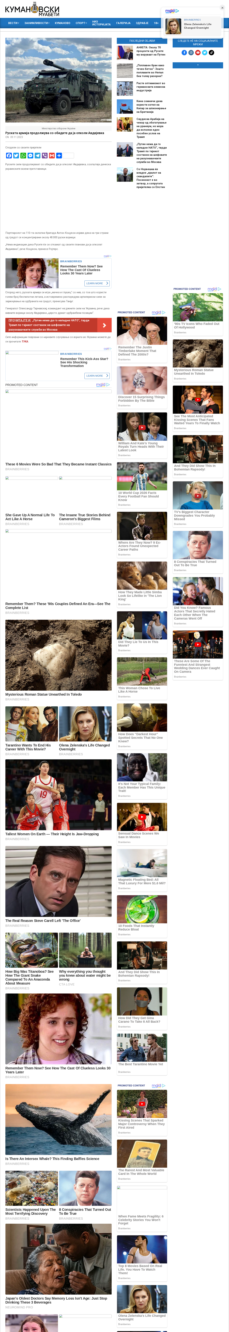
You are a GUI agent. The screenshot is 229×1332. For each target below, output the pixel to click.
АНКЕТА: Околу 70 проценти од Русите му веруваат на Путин (151, 51)
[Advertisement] (198, 125)
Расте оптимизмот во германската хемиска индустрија (151, 87)
